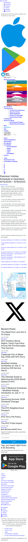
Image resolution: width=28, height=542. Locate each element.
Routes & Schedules (9, 79)
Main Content (3, 1)
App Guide (4, 484)
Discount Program (9, 120)
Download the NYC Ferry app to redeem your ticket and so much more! (13, 14)
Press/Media (7, 145)
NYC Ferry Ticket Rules (7, 480)
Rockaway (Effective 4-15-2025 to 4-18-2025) (13, 252)
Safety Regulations (15, 113)
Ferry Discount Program (16, 122)
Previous (2, 184)
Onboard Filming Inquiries (8, 499)
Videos (9, 150)
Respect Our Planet (6, 489)
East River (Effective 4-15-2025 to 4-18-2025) (13, 240)
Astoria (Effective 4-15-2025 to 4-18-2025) (13, 261)
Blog (5, 125)
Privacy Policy (5, 492)
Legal (5, 158)
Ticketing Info (8, 118)
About (5, 138)
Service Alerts (8, 107)
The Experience (8, 108)
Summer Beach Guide (16, 117)
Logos (8, 151)
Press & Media (5, 503)
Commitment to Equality (11, 533)
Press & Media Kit (12, 146)
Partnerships (7, 141)
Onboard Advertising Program (9, 497)
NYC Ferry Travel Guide (16, 115)
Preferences (4, 494)
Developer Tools (5, 491)
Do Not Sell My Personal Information (15, 535)
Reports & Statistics (6, 501)
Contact (6, 130)
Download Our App (9, 159)
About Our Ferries (15, 112)
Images (9, 148)
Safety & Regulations (10, 139)
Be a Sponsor (7, 143)
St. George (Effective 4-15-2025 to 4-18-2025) (14, 267)
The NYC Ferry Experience (17, 110)
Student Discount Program (17, 124)
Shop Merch (7, 127)
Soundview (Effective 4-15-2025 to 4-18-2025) (14, 264)
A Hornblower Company (11, 161)
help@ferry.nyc (7, 504)
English (8, 77)
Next (6, 184)
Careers (6, 155)
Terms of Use (8, 530)
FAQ (5, 129)
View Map (7, 132)
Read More (4, 339)
